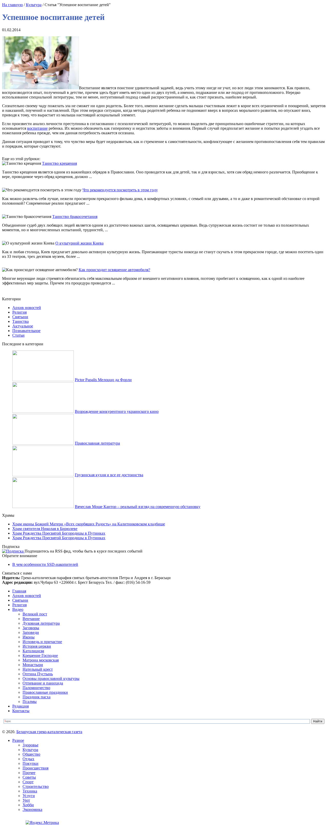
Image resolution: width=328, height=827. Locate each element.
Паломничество (36, 688)
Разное (18, 740)
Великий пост (35, 614)
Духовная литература (41, 623)
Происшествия (35, 768)
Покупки (30, 763)
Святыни (20, 317)
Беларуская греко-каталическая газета (49, 732)
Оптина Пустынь (38, 674)
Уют (26, 800)
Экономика (32, 809)
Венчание (31, 618)
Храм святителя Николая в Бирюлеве (44, 528)
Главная (19, 591)
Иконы (29, 637)
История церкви (37, 646)
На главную (12, 5)
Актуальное (22, 326)
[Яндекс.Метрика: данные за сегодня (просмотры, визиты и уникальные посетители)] (42, 822)
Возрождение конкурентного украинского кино (117, 411)
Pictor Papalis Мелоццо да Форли (103, 380)
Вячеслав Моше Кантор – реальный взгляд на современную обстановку (137, 506)
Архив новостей (26, 307)
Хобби (28, 805)
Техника (30, 791)
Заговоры (31, 628)
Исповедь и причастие (42, 641)
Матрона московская (41, 660)
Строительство (36, 786)
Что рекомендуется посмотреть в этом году (120, 190)
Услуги (29, 795)
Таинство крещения (59, 163)
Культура (34, 5)
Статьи (18, 335)
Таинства (20, 321)
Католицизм (33, 651)
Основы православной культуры (51, 678)
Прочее (29, 772)
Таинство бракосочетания (74, 216)
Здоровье (30, 745)
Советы (29, 777)
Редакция (20, 706)
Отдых (28, 759)
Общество (31, 754)
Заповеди (31, 632)
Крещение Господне (40, 655)
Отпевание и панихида (43, 683)
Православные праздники (45, 692)
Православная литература (97, 443)
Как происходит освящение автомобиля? (114, 270)
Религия (19, 312)
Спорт (28, 782)
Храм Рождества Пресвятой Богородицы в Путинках (58, 533)
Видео (17, 609)
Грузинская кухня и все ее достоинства (109, 475)
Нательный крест (38, 669)
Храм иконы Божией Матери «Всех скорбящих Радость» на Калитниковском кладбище (88, 524)
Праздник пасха (36, 697)
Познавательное (26, 330)
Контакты (20, 711)
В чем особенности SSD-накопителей (45, 564)
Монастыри (33, 665)
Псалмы (30, 701)
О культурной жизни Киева (79, 243)
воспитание (37, 128)
